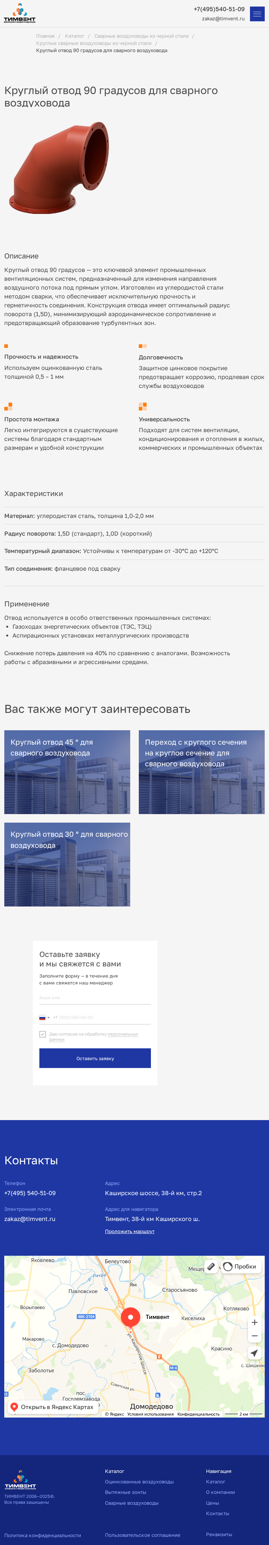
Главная (45, 36)
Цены (212, 1503)
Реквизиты (219, 1534)
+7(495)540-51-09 (219, 8)
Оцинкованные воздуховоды (139, 1481)
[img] (67, 772)
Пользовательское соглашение (142, 1535)
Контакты (217, 1513)
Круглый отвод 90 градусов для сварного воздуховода (101, 50)
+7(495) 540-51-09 (30, 1192)
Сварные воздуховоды (132, 1503)
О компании (220, 1492)
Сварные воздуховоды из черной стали (141, 36)
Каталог (74, 36)
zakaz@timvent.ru (223, 18)
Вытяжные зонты (125, 1492)
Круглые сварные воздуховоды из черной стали (94, 43)
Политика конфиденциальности (42, 1535)
